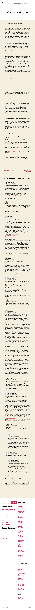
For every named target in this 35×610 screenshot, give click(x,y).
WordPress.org (21, 601)
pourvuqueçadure (21, 584)
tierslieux (20, 588)
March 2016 (20, 517)
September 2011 (21, 542)
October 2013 (20, 532)
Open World (20, 579)
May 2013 (20, 535)
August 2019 (20, 506)
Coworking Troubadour (22, 570)
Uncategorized (21, 589)
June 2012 (20, 537)
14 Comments (24, 15)
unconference (21, 590)
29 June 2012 (17, 15)
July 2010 (20, 556)
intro (19, 574)
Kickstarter (20, 147)
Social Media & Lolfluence (23, 585)
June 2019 (20, 507)
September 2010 (21, 554)
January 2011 (20, 549)
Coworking (20, 569)
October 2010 (20, 552)
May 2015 (20, 525)
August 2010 (20, 555)
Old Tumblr (20, 578)
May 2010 (20, 559)
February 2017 (21, 513)
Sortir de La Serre (5, 522)
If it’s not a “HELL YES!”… (6, 524)
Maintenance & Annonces (23, 575)
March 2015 (20, 527)
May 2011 (20, 546)
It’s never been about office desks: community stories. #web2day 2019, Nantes (8, 519)
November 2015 (21, 521)
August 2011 (20, 544)
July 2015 (20, 523)
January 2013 (20, 536)
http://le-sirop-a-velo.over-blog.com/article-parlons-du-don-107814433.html (16, 196)
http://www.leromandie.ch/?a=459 (15, 448)
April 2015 (20, 526)
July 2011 (20, 545)
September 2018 (21, 511)
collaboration (20, 568)
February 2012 (21, 540)
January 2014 (20, 531)
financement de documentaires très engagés (18, 151)
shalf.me (17, 2)
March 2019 (20, 508)
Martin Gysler (4, 536)
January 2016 (20, 520)
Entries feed (20, 598)
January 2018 (20, 512)
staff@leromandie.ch (10, 418)
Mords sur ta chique (8, 530)
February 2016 (21, 518)
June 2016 (20, 515)
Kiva (6, 116)
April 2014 (20, 530)
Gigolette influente (21, 573)
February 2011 (21, 547)
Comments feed (21, 599)
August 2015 (20, 522)
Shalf (12, 15)
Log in (19, 597)
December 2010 (21, 550)
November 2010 (21, 551)
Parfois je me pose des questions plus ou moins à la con (17, 9)
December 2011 (21, 541)
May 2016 (20, 516)
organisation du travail (22, 580)
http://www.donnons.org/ (10, 235)
